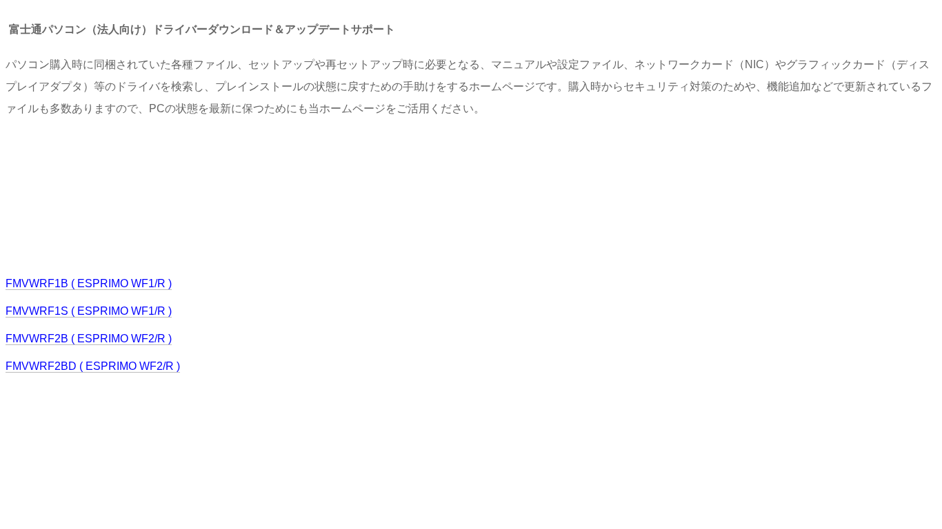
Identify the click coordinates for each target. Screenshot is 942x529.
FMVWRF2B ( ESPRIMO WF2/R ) (89, 338)
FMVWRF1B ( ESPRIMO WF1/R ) (89, 283)
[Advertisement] (257, 195)
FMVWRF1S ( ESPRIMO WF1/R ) (89, 311)
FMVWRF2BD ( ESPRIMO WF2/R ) (93, 366)
